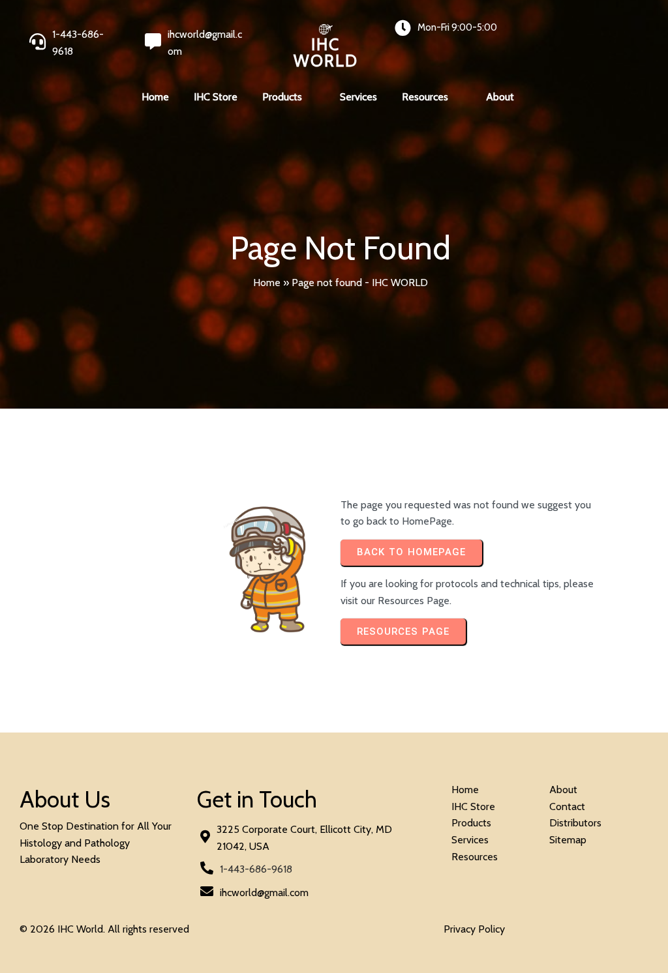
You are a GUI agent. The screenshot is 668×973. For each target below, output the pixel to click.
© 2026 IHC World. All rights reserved (104, 929)
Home (267, 282)
